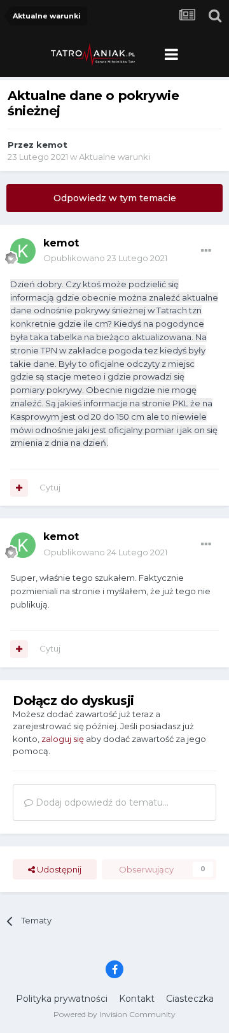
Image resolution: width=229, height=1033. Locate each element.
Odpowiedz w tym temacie (114, 198)
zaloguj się (62, 739)
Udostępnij (58, 869)
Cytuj (49, 487)
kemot (51, 144)
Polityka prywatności (62, 998)
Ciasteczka (190, 998)
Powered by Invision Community (114, 1014)
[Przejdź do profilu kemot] (23, 251)
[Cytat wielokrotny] (19, 488)
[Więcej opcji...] (206, 251)
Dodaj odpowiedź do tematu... (101, 802)
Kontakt (137, 998)
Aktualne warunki (114, 157)
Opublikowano (105, 258)
